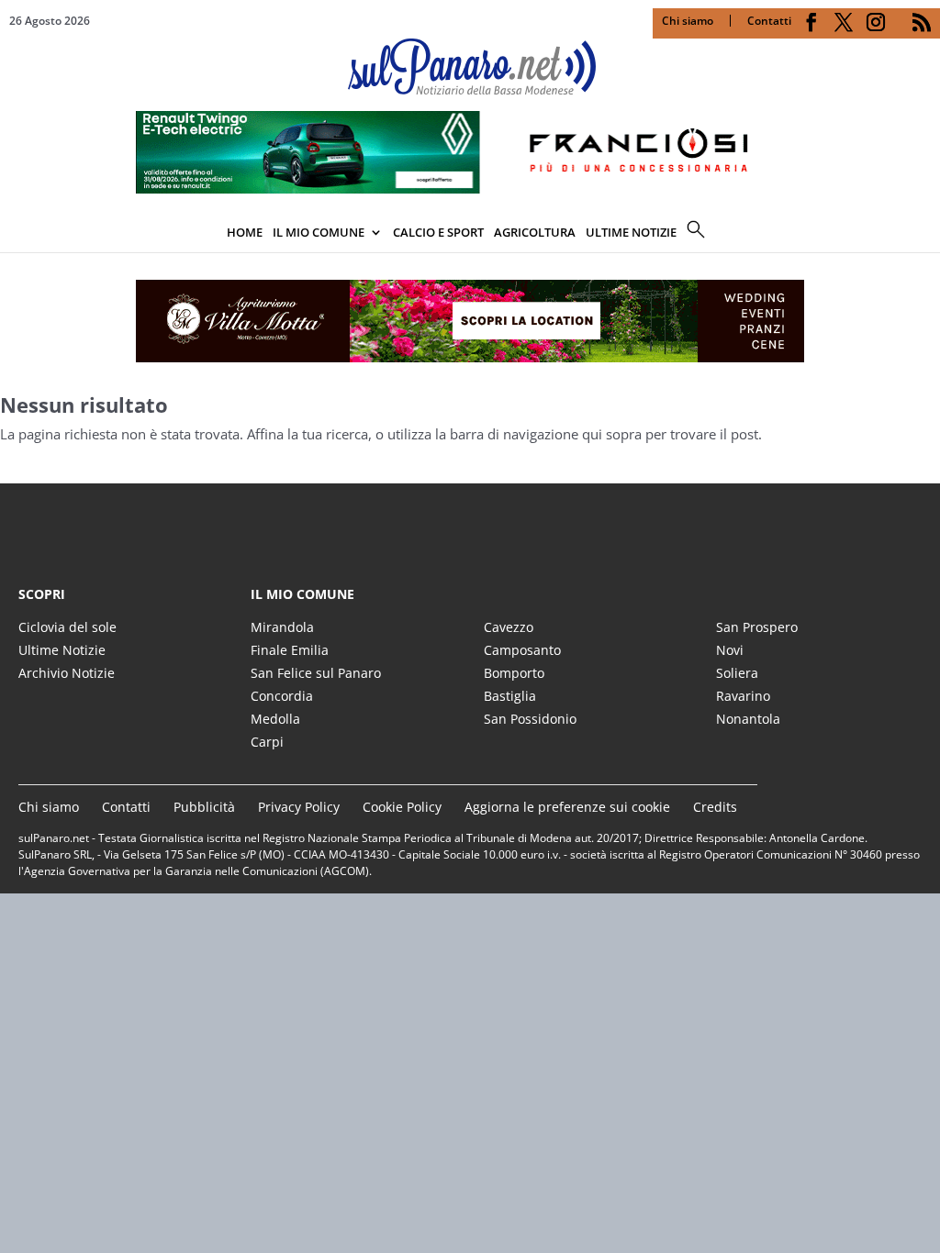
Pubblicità (204, 806)
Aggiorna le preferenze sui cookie (567, 806)
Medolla (275, 718)
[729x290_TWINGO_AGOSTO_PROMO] (470, 188)
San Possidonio (530, 718)
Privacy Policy (299, 806)
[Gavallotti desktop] (470, 321)
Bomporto (514, 673)
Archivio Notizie (66, 673)
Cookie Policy (402, 806)
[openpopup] (926, 234)
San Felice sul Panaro (316, 673)
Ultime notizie (631, 232)
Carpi (267, 741)
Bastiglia (510, 695)
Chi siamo (687, 21)
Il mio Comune (318, 232)
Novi (730, 650)
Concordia (282, 695)
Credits (715, 806)
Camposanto (522, 650)
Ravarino (743, 695)
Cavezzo (508, 627)
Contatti (769, 21)
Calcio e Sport (438, 232)
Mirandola (282, 627)
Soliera (737, 673)
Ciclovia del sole (67, 627)
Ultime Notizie (62, 650)
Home (245, 232)
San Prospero (757, 627)
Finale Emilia (290, 650)
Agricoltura (535, 232)
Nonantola (748, 718)
